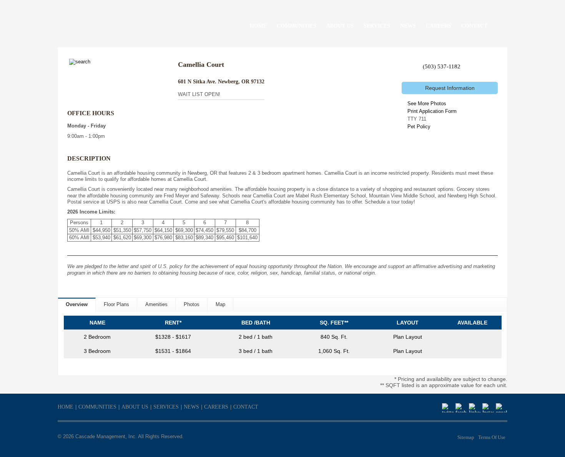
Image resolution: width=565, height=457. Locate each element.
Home (65, 407)
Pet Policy (418, 126)
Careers (216, 407)
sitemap (465, 437)
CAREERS (438, 26)
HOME (258, 26)
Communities (97, 407)
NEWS (408, 26)
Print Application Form (432, 111)
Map (220, 304)
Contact (245, 407)
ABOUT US (340, 26)
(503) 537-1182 (441, 66)
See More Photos (426, 103)
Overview (77, 304)
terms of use (491, 437)
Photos (191, 304)
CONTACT (474, 26)
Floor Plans (116, 304)
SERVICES (377, 26)
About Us (134, 407)
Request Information (450, 88)
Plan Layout (407, 337)
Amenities (156, 304)
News (191, 407)
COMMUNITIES (296, 26)
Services (166, 407)
